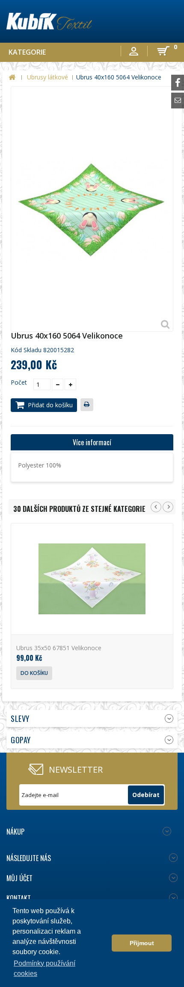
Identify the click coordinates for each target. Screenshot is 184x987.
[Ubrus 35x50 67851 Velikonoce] (92, 579)
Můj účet (19, 878)
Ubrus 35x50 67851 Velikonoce (58, 648)
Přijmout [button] (142, 943)
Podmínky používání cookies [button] (44, 968)
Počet (19, 382)
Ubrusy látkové (47, 77)
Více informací (92, 442)
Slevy (20, 718)
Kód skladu (26, 350)
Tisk (88, 405)
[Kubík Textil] (49, 21)
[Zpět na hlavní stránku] (12, 77)
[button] (103, 943)
